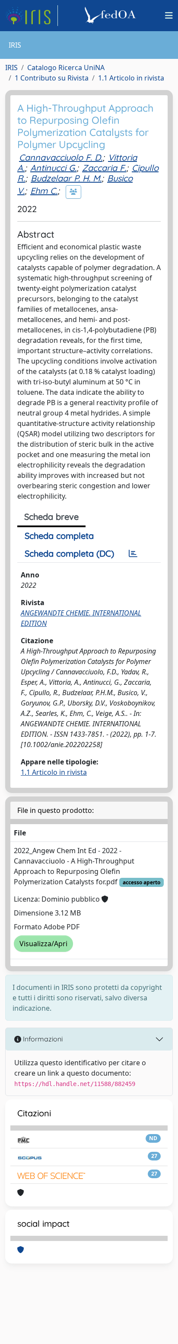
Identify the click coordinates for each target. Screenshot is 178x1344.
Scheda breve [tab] (51, 516)
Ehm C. (43, 190)
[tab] (133, 554)
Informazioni (42, 1039)
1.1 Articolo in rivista (131, 78)
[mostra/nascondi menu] (169, 15)
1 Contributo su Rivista (52, 78)
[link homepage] (31, 15)
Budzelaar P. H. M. (66, 178)
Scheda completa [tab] (59, 535)
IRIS (11, 67)
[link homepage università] (111, 15)
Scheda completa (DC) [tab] (69, 553)
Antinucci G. (53, 167)
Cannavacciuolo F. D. (60, 157)
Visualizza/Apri (43, 943)
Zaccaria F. (104, 167)
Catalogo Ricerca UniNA (66, 67)
